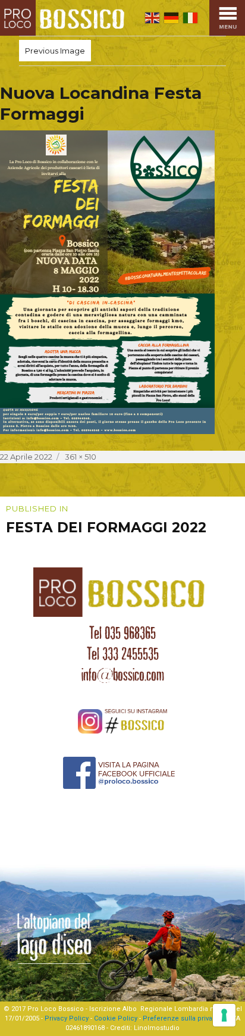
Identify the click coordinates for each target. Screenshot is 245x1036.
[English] (152, 18)
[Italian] (190, 18)
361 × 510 (80, 456)
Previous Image (55, 50)
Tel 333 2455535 (123, 654)
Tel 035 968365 (122, 633)
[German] (171, 18)
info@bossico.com (122, 674)
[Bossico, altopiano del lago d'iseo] (65, 18)
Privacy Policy (67, 1018)
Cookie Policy (115, 1018)
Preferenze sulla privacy (181, 1018)
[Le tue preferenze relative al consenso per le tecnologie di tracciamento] (224, 1015)
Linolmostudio (157, 1028)
